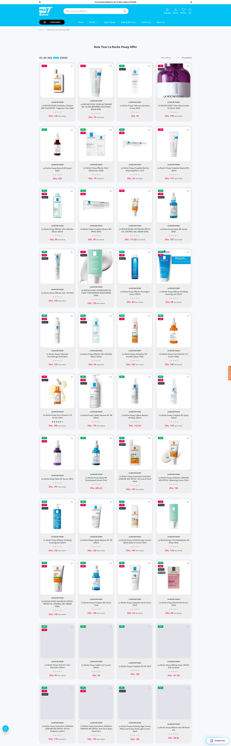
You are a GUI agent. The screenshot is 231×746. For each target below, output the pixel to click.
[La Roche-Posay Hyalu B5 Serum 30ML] (174, 205)
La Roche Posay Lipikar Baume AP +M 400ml (96, 416)
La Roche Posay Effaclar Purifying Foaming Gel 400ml (57, 541)
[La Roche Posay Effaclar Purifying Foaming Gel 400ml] (57, 516)
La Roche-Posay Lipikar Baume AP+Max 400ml (135, 416)
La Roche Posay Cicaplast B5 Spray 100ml (173, 416)
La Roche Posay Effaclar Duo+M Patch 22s (174, 728)
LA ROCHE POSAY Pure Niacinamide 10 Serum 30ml (173, 106)
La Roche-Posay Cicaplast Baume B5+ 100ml (174, 169)
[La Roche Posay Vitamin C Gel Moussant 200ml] (57, 641)
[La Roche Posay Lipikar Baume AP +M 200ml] (96, 516)
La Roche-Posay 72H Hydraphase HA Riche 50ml (173, 541)
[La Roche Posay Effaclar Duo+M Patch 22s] (174, 702)
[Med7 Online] (45, 11)
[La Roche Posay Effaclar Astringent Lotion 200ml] (135, 267)
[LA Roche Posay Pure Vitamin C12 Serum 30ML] (174, 330)
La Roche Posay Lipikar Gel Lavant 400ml (96, 666)
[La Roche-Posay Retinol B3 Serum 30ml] (57, 144)
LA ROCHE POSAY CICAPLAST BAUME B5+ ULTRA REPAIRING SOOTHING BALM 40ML (96, 107)
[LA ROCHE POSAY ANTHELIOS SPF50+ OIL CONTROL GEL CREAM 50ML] (135, 205)
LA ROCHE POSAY (57, 102)
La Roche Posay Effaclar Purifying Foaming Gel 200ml (174, 292)
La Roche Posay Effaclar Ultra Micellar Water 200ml (96, 355)
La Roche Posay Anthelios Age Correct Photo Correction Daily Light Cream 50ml (135, 728)
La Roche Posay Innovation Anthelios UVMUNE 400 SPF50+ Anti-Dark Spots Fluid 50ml (96, 728)
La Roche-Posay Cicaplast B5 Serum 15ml (96, 603)
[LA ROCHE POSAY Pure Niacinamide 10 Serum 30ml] (174, 80)
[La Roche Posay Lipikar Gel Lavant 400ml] (96, 641)
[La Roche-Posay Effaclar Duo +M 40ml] (57, 267)
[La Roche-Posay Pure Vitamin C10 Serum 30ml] (57, 391)
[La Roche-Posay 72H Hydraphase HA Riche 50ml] (174, 516)
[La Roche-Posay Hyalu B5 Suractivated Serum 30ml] (96, 453)
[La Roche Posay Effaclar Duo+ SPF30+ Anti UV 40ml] (174, 641)
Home (41, 30)
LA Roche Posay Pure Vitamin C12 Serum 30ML (173, 355)
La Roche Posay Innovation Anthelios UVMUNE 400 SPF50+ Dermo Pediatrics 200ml (57, 728)
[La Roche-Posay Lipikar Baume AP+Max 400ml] (135, 391)
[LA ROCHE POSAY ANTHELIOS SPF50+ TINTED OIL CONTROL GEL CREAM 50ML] (57, 578)
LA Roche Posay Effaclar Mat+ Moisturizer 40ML (96, 169)
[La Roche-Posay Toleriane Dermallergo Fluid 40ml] (57, 330)
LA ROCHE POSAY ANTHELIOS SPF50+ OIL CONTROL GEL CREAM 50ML (135, 230)
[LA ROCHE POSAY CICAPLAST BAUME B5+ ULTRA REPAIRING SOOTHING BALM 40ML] (96, 80)
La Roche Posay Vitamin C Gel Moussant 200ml (57, 666)
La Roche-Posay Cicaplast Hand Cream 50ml (135, 603)
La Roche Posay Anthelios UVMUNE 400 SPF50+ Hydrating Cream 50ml (174, 478)
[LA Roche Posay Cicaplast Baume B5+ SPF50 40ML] (96, 205)
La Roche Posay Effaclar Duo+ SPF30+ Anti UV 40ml (174, 666)
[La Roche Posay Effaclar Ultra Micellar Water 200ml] (96, 330)
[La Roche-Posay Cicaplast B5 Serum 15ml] (96, 578)
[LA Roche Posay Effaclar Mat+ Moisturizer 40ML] (96, 144)
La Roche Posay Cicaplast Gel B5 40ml (135, 666)
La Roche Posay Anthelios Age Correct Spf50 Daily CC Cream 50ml (135, 541)
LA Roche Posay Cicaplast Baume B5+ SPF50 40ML (96, 230)
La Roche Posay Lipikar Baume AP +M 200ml (96, 541)
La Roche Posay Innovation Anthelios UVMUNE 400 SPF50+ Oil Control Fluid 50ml (135, 479)
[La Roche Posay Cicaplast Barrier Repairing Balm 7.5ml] (135, 144)
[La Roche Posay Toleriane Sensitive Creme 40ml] (135, 80)
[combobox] (96, 11)
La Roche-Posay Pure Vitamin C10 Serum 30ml (57, 416)
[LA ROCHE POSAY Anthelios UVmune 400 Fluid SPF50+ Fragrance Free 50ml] (57, 80)
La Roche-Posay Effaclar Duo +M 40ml (57, 293)
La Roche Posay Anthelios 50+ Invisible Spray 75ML (135, 355)
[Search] (124, 11)
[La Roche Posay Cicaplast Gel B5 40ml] (135, 641)
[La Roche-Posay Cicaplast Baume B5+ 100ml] (174, 144)
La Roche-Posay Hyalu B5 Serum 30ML (173, 230)
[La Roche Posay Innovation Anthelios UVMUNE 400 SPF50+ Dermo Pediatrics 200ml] (57, 702)
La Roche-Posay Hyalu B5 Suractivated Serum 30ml (96, 478)
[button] (39, 2)
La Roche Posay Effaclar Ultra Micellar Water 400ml (57, 230)
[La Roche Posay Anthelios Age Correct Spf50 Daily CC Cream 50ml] (135, 516)
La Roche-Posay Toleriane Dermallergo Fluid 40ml (57, 355)
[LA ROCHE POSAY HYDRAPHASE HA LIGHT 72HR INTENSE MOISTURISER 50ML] (96, 267)
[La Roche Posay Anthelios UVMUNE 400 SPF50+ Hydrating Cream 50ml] (174, 453)
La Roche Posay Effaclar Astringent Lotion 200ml (135, 292)
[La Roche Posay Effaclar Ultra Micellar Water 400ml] (57, 205)
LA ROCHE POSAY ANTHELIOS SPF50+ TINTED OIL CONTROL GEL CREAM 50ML (57, 604)
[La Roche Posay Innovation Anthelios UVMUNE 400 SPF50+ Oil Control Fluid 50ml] (135, 453)
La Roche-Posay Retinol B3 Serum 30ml (57, 169)
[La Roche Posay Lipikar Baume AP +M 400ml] (96, 391)
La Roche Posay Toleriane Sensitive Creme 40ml (135, 106)
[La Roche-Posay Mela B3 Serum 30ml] (57, 453)
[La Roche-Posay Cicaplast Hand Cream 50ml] (135, 578)
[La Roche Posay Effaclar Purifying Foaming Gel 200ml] (174, 267)
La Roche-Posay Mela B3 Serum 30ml (57, 479)
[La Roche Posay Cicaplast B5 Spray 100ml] (174, 391)
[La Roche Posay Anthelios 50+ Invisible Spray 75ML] (135, 330)
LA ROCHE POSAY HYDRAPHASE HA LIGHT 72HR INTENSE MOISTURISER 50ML (96, 293)
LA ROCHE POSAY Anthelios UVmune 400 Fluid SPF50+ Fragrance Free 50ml (57, 106)
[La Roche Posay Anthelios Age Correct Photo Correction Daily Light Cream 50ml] (135, 702)
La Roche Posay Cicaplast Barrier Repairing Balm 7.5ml (135, 169)
